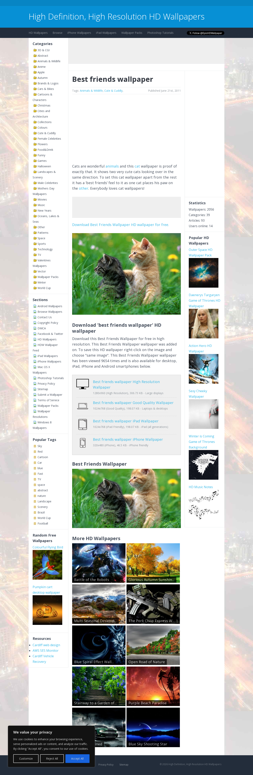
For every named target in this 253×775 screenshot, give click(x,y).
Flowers (43, 144)
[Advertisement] (101, 3)
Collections (45, 122)
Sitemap (43, 389)
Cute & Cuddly (47, 133)
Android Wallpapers (50, 306)
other (83, 188)
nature (42, 496)
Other (41, 227)
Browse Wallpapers (50, 312)
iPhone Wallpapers (79, 33)
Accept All (77, 758)
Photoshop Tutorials (160, 33)
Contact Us (45, 317)
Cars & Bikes (46, 89)
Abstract (43, 55)
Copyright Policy (48, 323)
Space (41, 238)
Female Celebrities (49, 138)
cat (137, 166)
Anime (42, 67)
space (41, 485)
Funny (41, 155)
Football (43, 523)
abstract (43, 490)
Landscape (44, 501)
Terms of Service (48, 400)
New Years (44, 210)
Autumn (43, 78)
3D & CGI (44, 50)
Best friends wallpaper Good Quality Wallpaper (133, 402)
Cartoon (43, 457)
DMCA (42, 328)
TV (39, 255)
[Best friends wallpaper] (126, 313)
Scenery (43, 507)
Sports (42, 244)
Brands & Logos (48, 83)
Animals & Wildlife (49, 61)
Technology (45, 249)
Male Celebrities (48, 183)
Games (42, 161)
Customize (26, 758)
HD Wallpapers (38, 33)
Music (41, 205)
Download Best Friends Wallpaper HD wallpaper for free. (120, 224)
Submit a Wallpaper (50, 394)
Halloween (44, 166)
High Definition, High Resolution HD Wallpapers (117, 16)
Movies (42, 199)
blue (40, 468)
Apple (41, 72)
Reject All (52, 758)
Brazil (41, 512)
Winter (42, 282)
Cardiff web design (46, 645)
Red (40, 451)
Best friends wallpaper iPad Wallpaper (126, 421)
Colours (42, 127)
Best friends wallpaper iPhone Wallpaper (128, 439)
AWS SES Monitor (46, 650)
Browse (57, 33)
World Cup (44, 288)
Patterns (43, 232)
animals (112, 166)
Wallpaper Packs (131, 33)
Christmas (44, 105)
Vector (42, 271)
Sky (40, 446)
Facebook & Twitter (50, 334)
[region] (51, 746)
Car (40, 462)
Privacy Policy (46, 383)
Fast (40, 474)
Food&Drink (45, 150)
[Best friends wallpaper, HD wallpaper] (126, 526)
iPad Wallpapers (106, 33)
